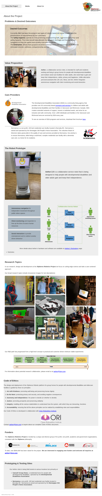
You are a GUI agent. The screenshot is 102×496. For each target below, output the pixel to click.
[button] (50, 53)
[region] (51, 40)
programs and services (63, 105)
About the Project (11, 6)
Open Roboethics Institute (47, 411)
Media (27, 6)
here (84, 119)
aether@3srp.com (60, 371)
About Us (40, 6)
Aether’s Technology (71, 248)
